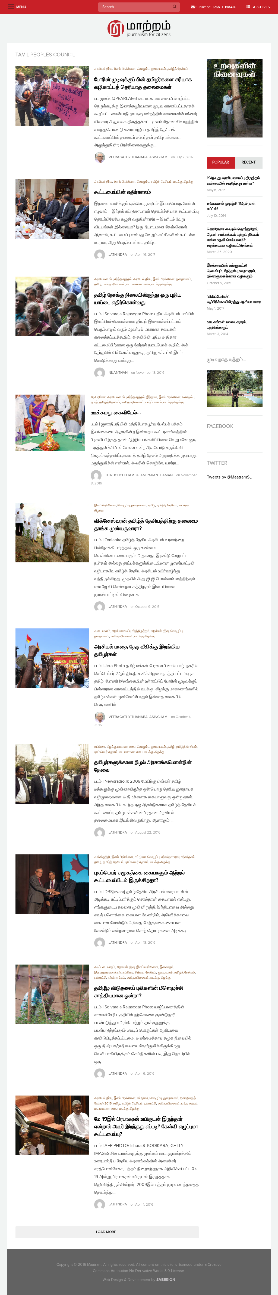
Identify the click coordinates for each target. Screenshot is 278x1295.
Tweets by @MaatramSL (229, 477)
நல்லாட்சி (100, 978)
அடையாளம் (102, 631)
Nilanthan (118, 373)
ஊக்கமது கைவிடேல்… (116, 412)
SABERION (165, 1279)
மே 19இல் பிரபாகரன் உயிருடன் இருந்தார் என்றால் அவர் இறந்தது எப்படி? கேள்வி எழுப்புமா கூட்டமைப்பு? (146, 1126)
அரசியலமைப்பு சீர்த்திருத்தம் (113, 279)
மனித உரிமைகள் (114, 284)
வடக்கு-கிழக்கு (183, 182)
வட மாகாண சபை (138, 284)
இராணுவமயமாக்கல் (107, 973)
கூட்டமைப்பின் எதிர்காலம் (122, 192)
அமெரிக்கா (98, 397)
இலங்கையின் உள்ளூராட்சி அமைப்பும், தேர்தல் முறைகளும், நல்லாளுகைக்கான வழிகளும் (231, 270)
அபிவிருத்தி (102, 857)
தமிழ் (97, 284)
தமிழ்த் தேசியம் (178, 69)
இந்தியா (151, 397)
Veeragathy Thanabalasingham (138, 157)
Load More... (107, 1232)
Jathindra (118, 255)
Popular (220, 162)
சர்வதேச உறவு (170, 857)
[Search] (174, 7)
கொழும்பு (143, 69)
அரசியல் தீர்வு (103, 69)
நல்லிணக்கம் (116, 978)
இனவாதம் (166, 967)
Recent (249, 162)
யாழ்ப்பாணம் (153, 402)
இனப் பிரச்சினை (124, 69)
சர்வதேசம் (188, 857)
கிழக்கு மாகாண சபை (121, 747)
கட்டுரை (99, 747)
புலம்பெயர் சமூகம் (106, 752)
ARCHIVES (261, 7)
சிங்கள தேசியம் (145, 973)
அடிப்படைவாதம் (104, 967)
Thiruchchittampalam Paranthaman (139, 475)
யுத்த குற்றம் (189, 1103)
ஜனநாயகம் (158, 69)
